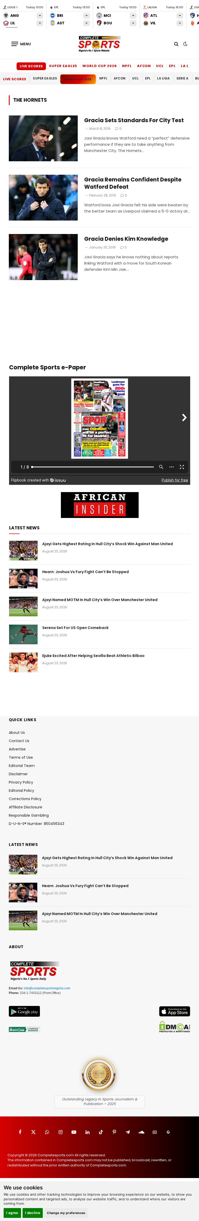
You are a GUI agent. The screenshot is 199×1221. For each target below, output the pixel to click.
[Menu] (21, 44)
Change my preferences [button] (66, 1213)
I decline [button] (32, 1213)
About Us (17, 732)
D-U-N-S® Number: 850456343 (36, 823)
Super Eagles (63, 65)
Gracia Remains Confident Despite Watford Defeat (132, 183)
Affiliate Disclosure (25, 807)
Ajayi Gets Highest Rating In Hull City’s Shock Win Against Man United (107, 543)
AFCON (144, 65)
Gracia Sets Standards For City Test (134, 120)
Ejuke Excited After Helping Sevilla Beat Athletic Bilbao (93, 655)
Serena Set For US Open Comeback (75, 627)
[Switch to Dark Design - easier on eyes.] (185, 44)
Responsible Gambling (29, 815)
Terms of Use (21, 757)
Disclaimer (18, 774)
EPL (172, 65)
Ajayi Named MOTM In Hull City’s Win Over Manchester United (100, 599)
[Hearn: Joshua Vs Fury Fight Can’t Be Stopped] (23, 578)
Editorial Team (22, 765)
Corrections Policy (25, 798)
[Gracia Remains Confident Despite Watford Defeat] (43, 198)
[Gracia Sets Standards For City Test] (43, 138)
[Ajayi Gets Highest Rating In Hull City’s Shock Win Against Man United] (23, 550)
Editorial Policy (21, 790)
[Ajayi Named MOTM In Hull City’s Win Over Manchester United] (23, 606)
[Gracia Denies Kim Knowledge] (43, 257)
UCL (160, 65)
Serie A (182, 78)
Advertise (17, 749)
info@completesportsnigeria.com (47, 988)
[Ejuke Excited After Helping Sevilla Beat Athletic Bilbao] (23, 662)
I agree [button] (12, 1213)
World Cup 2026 (99, 65)
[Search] (176, 44)
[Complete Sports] (99, 44)
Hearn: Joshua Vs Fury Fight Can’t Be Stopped (85, 571)
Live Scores (31, 66)
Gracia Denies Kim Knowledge (126, 239)
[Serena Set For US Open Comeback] (23, 634)
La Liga (188, 65)
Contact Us (19, 740)
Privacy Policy (21, 782)
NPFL (127, 65)
